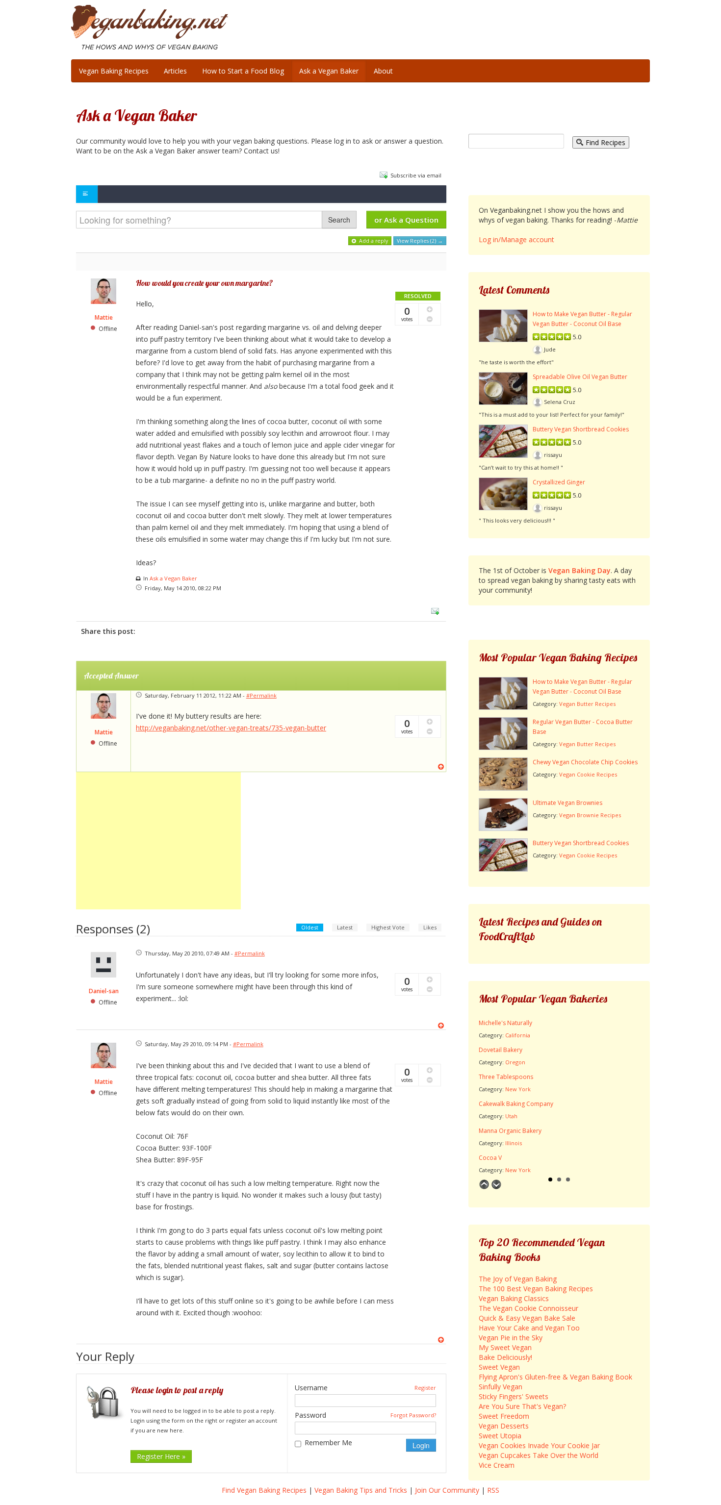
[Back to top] (442, 767)
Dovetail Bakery (500, 1050)
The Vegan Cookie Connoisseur (528, 1308)
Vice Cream (497, 1465)
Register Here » (161, 1456)
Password (310, 1415)
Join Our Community (447, 1490)
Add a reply (373, 240)
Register (425, 1387)
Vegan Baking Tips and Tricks (360, 1490)
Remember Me (328, 1443)
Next (496, 1184)
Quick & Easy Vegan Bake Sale (527, 1318)
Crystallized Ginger (559, 482)
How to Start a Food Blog (243, 70)
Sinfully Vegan (500, 1386)
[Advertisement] (158, 840)
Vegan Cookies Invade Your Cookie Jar (539, 1445)
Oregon (515, 1062)
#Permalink (261, 695)
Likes (430, 927)
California (517, 1035)
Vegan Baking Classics (514, 1298)
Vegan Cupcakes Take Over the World (538, 1455)
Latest (345, 927)
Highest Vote (388, 927)
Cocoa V (490, 1158)
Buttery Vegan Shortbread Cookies (581, 429)
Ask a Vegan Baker (329, 70)
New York (518, 1089)
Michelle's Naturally (505, 1023)
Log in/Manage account (516, 239)
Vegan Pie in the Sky (510, 1337)
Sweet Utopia (500, 1435)
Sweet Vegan (499, 1367)
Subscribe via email (415, 175)
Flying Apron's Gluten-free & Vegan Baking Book (555, 1376)
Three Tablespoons (506, 1077)
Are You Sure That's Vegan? (522, 1406)
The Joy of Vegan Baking (518, 1278)
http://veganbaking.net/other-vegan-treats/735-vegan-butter (231, 727)
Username (311, 1388)
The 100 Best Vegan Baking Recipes (536, 1288)
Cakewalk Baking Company (516, 1104)
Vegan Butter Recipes (587, 703)
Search (339, 220)
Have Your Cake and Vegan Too (529, 1327)
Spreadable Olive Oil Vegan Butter (580, 377)
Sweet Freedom (504, 1416)
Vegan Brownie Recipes (590, 815)
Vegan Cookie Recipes (588, 774)
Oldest (309, 927)
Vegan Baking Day (579, 570)
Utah (511, 1116)
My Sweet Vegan (505, 1347)
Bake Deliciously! (505, 1357)
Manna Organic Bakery (510, 1131)
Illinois (513, 1143)
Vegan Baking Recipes (114, 70)
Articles (175, 70)
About (383, 70)
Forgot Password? (413, 1415)
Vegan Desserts (504, 1425)
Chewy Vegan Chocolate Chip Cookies (585, 762)
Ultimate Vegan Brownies (567, 803)
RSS (493, 1490)
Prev (484, 1184)
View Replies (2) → (420, 240)
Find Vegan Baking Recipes (264, 1490)
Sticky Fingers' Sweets (513, 1396)
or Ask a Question (406, 220)
